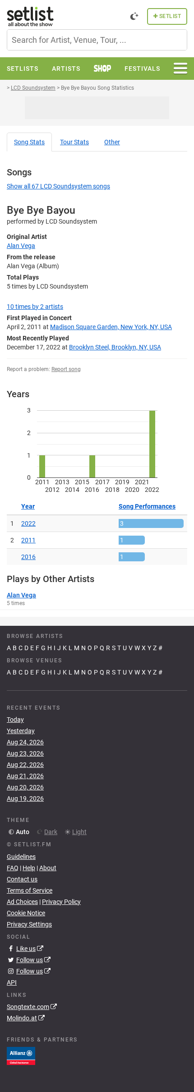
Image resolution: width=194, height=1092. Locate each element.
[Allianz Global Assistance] (21, 1055)
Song (29, 142)
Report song (66, 369)
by (35, 306)
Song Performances (147, 506)
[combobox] (97, 39)
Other (112, 142)
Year (28, 506)
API (12, 982)
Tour (74, 142)
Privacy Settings (29, 924)
